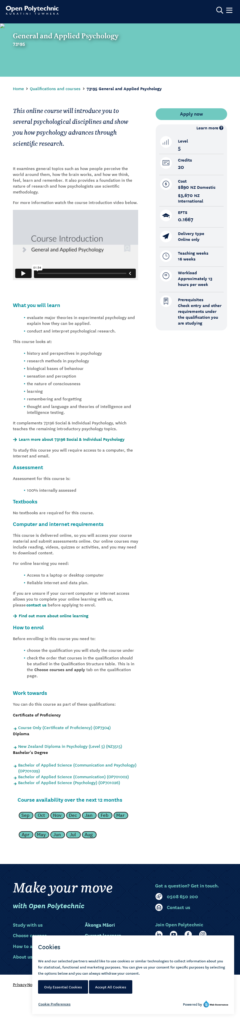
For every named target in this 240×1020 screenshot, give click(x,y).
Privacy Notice (26, 984)
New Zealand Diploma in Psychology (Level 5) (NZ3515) (70, 746)
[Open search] (219, 10)
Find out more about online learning (53, 616)
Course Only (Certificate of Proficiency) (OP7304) (64, 727)
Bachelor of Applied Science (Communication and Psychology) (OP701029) (77, 768)
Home (18, 88)
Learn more (207, 128)
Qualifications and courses (55, 88)
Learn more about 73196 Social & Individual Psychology (72, 439)
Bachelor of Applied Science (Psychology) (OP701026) (69, 782)
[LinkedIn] (159, 934)
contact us (36, 605)
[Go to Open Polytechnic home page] (32, 10)
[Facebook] (188, 934)
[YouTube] (173, 934)
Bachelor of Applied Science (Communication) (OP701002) (73, 776)
